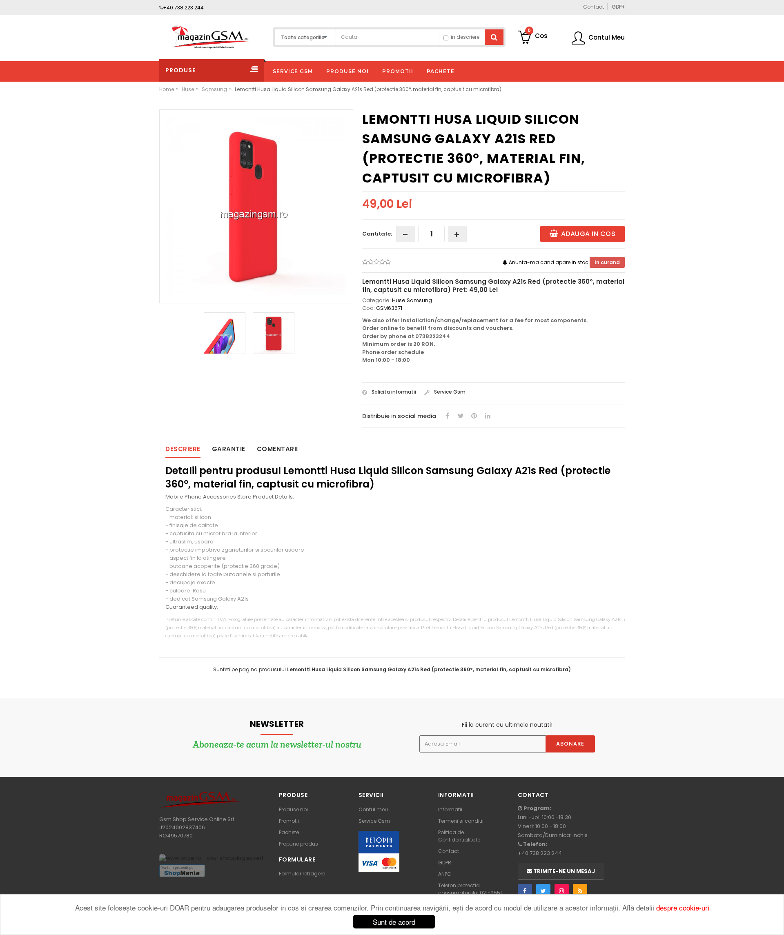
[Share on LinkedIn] (487, 416)
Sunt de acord (394, 922)
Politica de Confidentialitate (459, 836)
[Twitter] (543, 891)
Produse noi (293, 809)
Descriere (182, 449)
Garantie (228, 449)
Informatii (450, 809)
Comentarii (277, 449)
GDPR (444, 862)
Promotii (289, 820)
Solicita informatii (393, 391)
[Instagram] (562, 891)
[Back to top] (775, 920)
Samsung (214, 89)
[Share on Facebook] (447, 416)
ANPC (444, 873)
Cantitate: (377, 234)
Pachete (289, 832)
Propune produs (298, 843)
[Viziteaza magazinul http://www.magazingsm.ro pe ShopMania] (182, 870)
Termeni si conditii (460, 820)
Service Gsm (449, 391)
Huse (188, 89)
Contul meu (373, 809)
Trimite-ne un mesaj (563, 871)
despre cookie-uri (682, 907)
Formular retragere (302, 873)
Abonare (570, 744)
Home (166, 89)
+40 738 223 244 (183, 7)
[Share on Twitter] (460, 416)
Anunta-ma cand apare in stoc (549, 262)
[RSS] (580, 891)
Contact (448, 851)
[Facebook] (525, 891)
